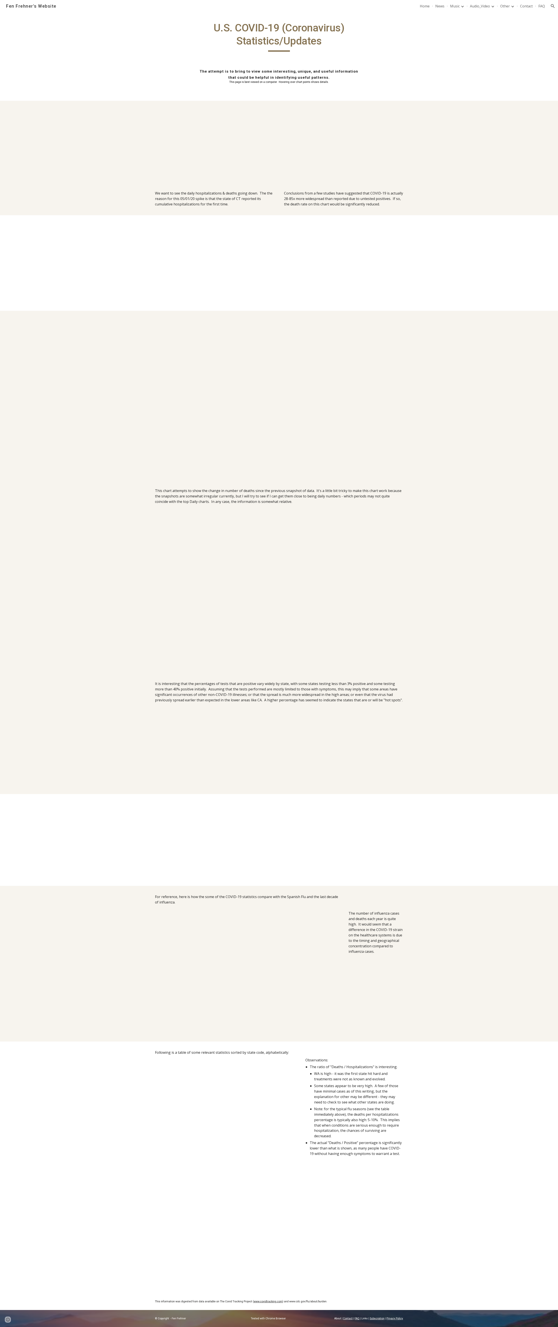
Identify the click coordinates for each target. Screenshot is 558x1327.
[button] (553, 6)
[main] (279, 36)
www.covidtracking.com (268, 1301)
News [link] (439, 6)
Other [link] (505, 6)
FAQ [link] (541, 6)
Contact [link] (526, 6)
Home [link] (425, 6)
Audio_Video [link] (480, 6)
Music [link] (455, 6)
